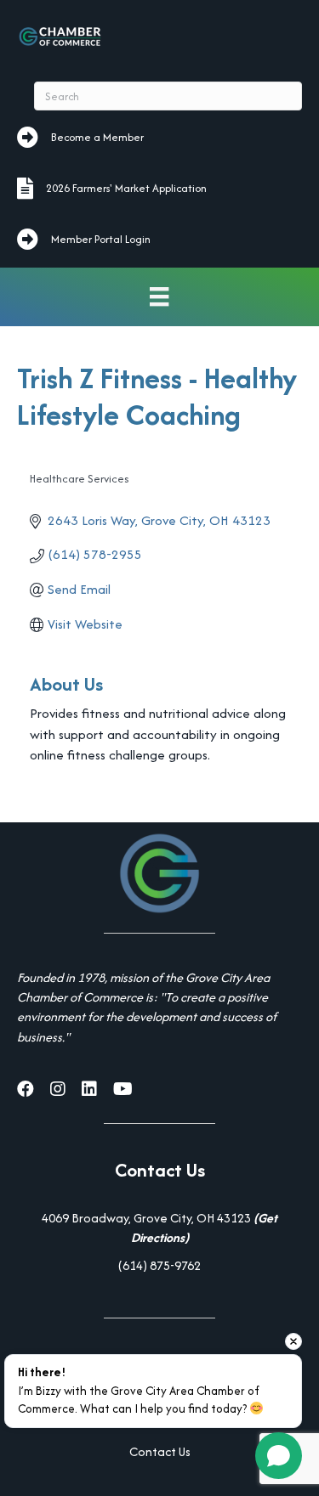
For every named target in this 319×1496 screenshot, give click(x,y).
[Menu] (159, 296)
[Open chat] (278, 1455)
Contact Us (160, 1451)
